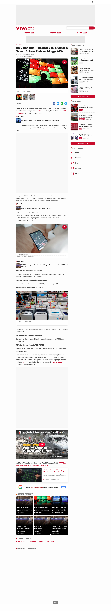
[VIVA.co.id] (26, 28)
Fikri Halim (29, 56)
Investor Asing (50, 541)
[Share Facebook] (54, 103)
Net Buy (41, 541)
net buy (25, 362)
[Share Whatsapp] (62, 103)
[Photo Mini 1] (19, 97)
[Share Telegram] (66, 103)
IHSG (53, 108)
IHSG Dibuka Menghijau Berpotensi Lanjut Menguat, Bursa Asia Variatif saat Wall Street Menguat (44, 265)
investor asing (57, 362)
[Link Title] (74, 51)
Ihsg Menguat (32, 541)
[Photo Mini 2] (25, 97)
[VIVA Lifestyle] (55, 32)
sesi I (39, 111)
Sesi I (24, 541)
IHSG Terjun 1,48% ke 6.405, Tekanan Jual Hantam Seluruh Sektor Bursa (40, 120)
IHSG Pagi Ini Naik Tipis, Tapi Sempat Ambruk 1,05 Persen (36, 208)
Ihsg (19, 541)
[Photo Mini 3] (32, 97)
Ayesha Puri (23, 56)
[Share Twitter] (58, 103)
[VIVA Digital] (29, 32)
